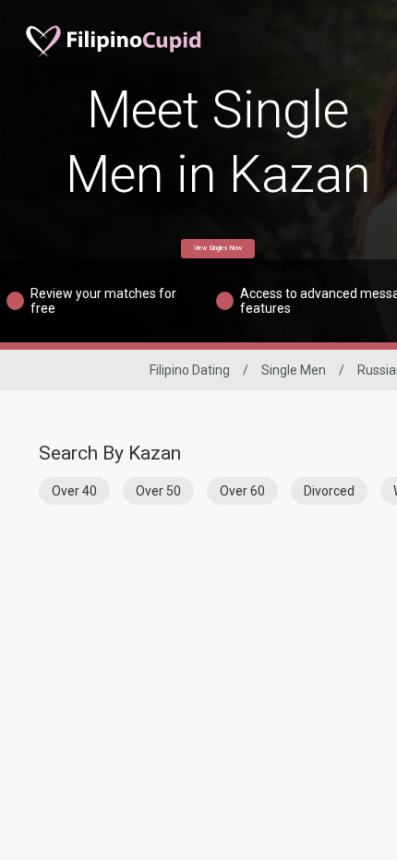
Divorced (329, 491)
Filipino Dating (190, 370)
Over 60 (242, 491)
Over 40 (74, 491)
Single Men (293, 370)
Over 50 (158, 491)
